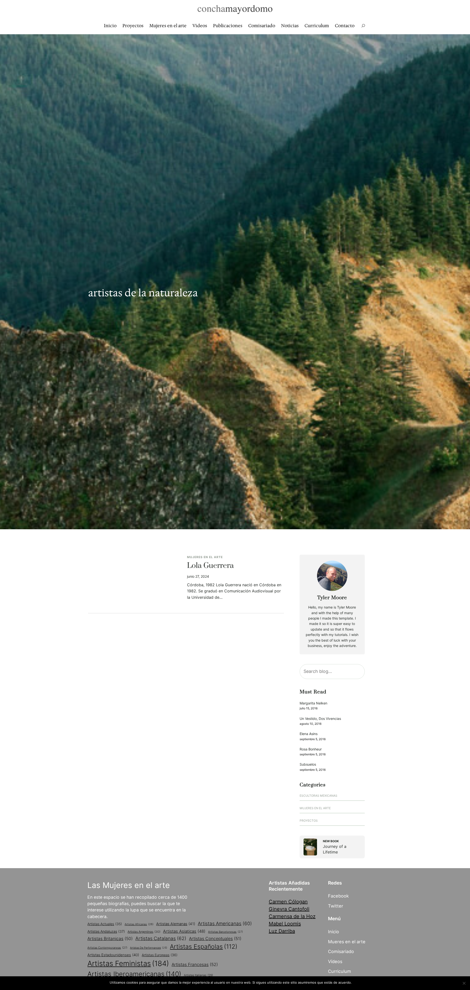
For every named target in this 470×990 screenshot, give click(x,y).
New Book (331, 841)
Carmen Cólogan (288, 902)
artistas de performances (148, 947)
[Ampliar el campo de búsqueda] (363, 26)
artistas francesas (195, 964)
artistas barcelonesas (225, 931)
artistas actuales (104, 924)
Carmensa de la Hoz (292, 916)
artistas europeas (159, 955)
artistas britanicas (110, 938)
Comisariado (341, 951)
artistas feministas (128, 963)
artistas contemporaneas (107, 947)
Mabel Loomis (285, 924)
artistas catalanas (160, 938)
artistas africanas (139, 924)
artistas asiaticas (184, 931)
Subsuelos (308, 764)
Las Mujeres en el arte (128, 885)
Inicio (333, 931)
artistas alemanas (175, 923)
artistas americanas (225, 923)
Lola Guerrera (210, 566)
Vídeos (335, 961)
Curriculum (339, 971)
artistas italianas (198, 975)
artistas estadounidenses (113, 955)
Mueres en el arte (346, 941)
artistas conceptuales (215, 938)
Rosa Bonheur (311, 749)
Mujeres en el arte (205, 557)
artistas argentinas (144, 931)
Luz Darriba (282, 931)
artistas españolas (203, 946)
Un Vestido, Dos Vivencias (320, 718)
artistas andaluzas (106, 931)
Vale (357, 982)
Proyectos (309, 820)
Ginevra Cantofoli (289, 909)
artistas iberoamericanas (134, 974)
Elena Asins (308, 734)
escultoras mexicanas (318, 795)
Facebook (338, 895)
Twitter (335, 906)
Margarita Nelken (313, 703)
